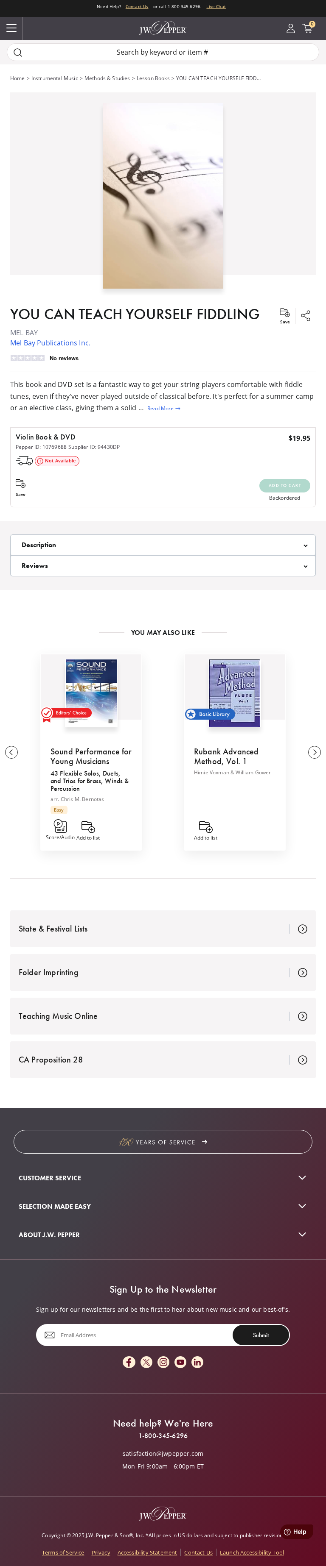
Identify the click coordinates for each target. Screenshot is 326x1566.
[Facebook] (129, 1362)
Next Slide (314, 752)
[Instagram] (163, 1362)
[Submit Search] (17, 52)
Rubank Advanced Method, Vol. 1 (226, 756)
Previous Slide (11, 752)
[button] (163, 193)
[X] (146, 1362)
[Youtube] (180, 1362)
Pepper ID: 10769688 (41, 447)
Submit (261, 1334)
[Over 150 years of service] (163, 1142)
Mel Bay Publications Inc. (50, 343)
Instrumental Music (54, 78)
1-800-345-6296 (163, 1436)
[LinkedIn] (197, 1362)
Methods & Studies (107, 78)
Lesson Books (153, 78)
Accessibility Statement (147, 1552)
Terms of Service (63, 1552)
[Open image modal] (162, 199)
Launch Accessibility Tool (252, 1552)
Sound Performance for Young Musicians (91, 756)
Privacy (101, 1552)
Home (17, 78)
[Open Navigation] (11, 28)
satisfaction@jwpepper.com (163, 1453)
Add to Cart (285, 485)
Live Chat (215, 6)
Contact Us (137, 6)
